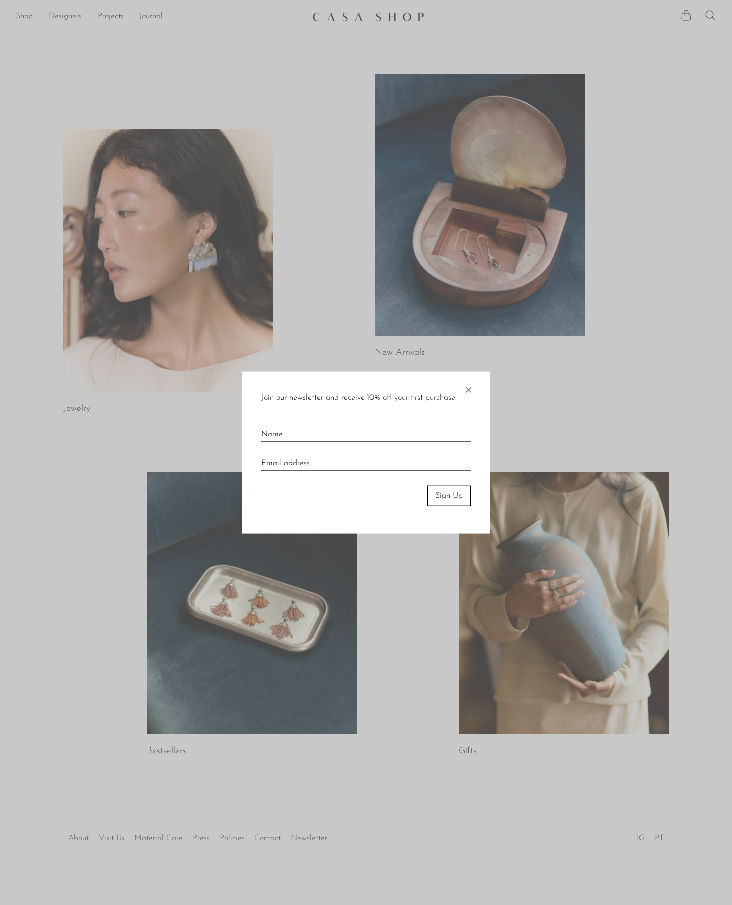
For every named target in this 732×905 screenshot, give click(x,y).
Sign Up (449, 496)
